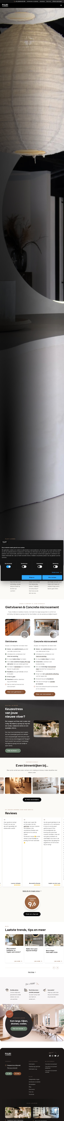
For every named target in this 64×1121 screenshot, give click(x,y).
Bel (9, 1073)
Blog (30, 1087)
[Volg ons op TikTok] (58, 1056)
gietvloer (6, 826)
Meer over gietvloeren (14, 692)
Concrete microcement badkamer (51, 1067)
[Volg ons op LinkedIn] (50, 1056)
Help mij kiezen (12, 750)
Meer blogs (31, 972)
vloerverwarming (41, 656)
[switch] (24, 566)
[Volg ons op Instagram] (52, 1056)
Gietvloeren (11, 641)
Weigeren (31, 577)
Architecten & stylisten (32, 1)
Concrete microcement (45, 641)
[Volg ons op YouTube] (55, 1056)
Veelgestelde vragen (34, 1079)
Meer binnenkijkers (33, 799)
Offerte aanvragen (57, 1)
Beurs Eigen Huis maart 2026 (51, 951)
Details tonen (55, 572)
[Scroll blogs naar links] (54, 967)
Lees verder (17, 961)
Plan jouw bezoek (12, 1068)
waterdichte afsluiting (52, 674)
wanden (52, 681)
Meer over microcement (43, 694)
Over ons (48, 1)
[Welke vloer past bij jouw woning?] (34, 940)
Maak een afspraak (32, 914)
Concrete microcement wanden (51, 1071)
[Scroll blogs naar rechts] (57, 967)
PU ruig (27, 661)
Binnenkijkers (32, 1084)
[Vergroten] (24, 635)
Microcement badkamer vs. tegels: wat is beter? (14, 950)
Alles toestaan (52, 577)
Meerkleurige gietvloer (34, 1066)
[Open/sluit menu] (61, 5)
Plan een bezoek (18, 1028)
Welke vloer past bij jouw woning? (31, 950)
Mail (18, 1073)
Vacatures (42, 1)
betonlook (18, 666)
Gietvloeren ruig (33, 1069)
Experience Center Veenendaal (15, 1120)
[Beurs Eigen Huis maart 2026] (54, 940)
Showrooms (32, 1089)
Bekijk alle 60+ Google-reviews (31, 891)
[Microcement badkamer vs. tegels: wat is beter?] (14, 940)
